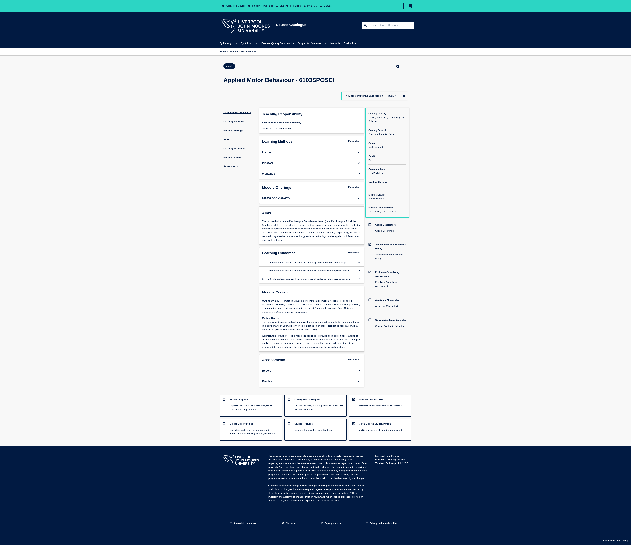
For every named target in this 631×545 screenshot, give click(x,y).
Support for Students (309, 43)
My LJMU (312, 5)
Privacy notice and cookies (383, 523)
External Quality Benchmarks (277, 43)
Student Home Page (262, 5)
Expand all (354, 141)
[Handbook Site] (240, 461)
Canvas (328, 5)
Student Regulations (290, 5)
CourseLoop (622, 540)
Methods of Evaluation (343, 43)
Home (223, 51)
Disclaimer (290, 523)
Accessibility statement (245, 523)
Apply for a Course (235, 5)
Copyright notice (333, 523)
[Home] (245, 27)
